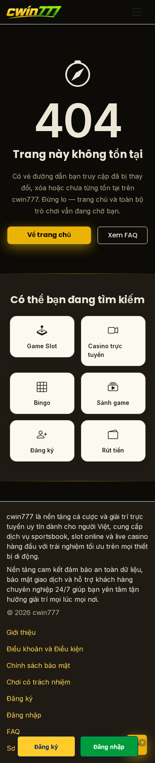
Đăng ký (20, 698)
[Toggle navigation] (136, 12)
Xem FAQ (123, 235)
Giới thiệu (21, 632)
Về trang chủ (49, 234)
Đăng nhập (24, 715)
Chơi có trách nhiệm (38, 682)
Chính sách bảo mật (38, 665)
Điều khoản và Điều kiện (45, 649)
